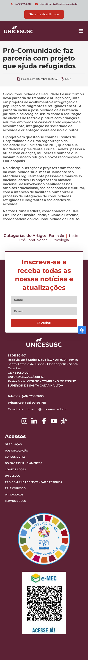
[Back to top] (75, 631)
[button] (81, 31)
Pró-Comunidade (33, 240)
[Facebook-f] (44, 421)
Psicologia (61, 240)
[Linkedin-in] (34, 421)
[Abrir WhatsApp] (78, 649)
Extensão (56, 236)
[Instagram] (24, 421)
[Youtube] (54, 421)
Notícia (74, 236)
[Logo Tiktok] (63, 421)
